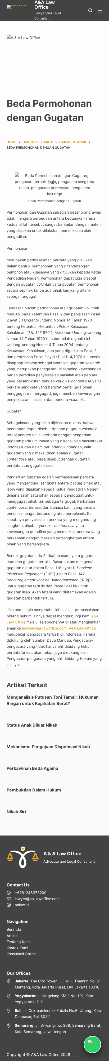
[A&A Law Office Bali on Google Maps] (55, 1013)
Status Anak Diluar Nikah (32, 725)
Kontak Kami (17, 947)
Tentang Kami (18, 941)
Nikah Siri (16, 811)
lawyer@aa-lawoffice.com (44, 628)
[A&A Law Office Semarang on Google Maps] (55, 1028)
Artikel (12, 935)
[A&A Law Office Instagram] (33, 905)
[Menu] (100, 10)
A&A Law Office (82, 628)
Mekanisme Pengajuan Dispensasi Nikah (48, 746)
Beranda (14, 929)
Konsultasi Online (21, 954)
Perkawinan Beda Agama (32, 768)
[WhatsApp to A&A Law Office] (33, 893)
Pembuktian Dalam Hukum (34, 790)
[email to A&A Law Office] (33, 899)
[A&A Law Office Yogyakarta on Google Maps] (55, 999)
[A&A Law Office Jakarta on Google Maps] (55, 984)
